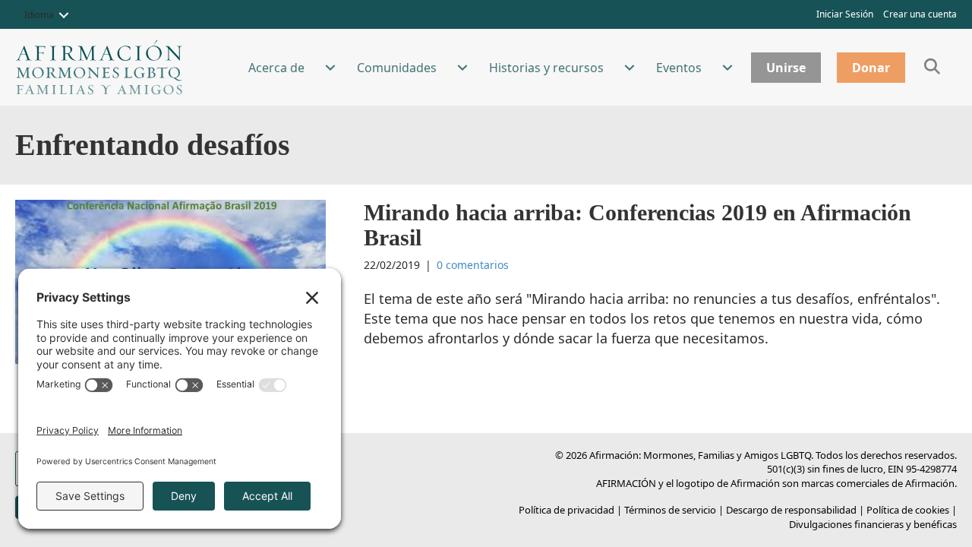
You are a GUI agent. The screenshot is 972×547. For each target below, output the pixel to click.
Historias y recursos (546, 67)
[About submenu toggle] (330, 67)
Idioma (39, 14)
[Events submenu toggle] (727, 67)
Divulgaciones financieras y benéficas (873, 524)
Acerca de (276, 67)
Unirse (786, 67)
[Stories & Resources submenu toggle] (629, 67)
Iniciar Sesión (844, 14)
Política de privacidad (566, 510)
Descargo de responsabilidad (791, 510)
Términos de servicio (670, 510)
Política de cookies (907, 510)
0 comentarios (473, 265)
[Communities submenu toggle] (462, 67)
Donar (871, 67)
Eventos (679, 67)
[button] (64, 15)
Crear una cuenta (920, 14)
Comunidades (397, 67)
